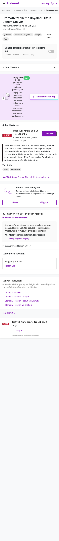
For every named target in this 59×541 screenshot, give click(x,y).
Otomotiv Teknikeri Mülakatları (18, 305)
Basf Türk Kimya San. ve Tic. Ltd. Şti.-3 (19, 26)
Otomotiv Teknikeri (13, 292)
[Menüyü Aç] (4, 3)
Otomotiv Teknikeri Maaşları (15, 217)
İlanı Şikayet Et (8, 313)
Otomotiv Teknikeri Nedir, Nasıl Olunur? (22, 301)
